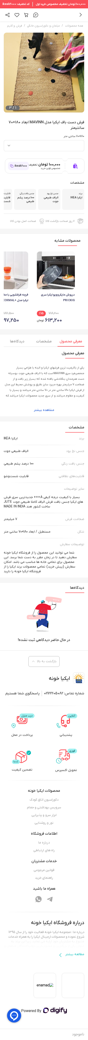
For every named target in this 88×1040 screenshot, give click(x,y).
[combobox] (44, 145)
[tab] (70, 343)
